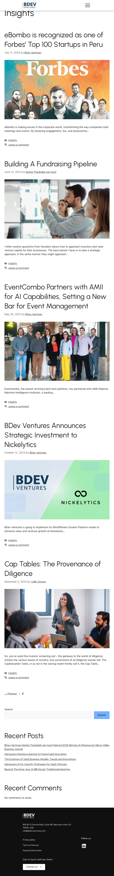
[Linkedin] (83, 845)
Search (8, 709)
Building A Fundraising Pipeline (50, 164)
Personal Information (32, 850)
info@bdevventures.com (34, 831)
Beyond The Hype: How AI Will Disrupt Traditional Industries (37, 769)
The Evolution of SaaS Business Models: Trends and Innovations (40, 759)
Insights (12, 140)
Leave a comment (18, 144)
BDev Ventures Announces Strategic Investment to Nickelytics (45, 435)
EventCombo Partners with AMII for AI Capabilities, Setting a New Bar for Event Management (55, 296)
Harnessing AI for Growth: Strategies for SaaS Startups (35, 764)
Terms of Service (31, 845)
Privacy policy (29, 840)
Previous (10, 693)
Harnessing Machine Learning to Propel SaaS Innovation (35, 754)
